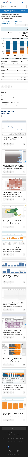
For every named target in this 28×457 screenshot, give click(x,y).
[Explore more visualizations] (22, 2)
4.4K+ (23, 271)
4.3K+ (23, 298)
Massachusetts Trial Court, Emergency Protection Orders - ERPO (12, 276)
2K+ (23, 326)
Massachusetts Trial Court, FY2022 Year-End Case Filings (13, 138)
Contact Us (16, 435)
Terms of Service (10, 438)
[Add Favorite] (24, 144)
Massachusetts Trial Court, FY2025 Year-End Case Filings (13, 303)
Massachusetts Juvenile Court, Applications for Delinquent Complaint (12, 193)
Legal (3, 438)
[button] (10, 451)
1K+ (23, 243)
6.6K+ (23, 381)
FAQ (11, 432)
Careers (11, 435)
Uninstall (8, 444)
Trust (4, 432)
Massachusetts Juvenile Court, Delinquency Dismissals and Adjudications (12, 331)
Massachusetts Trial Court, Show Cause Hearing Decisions (13, 359)
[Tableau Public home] (7, 2)
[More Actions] (25, 18)
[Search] (3, 6)
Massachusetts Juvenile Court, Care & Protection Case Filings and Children (14, 248)
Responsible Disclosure (17, 441)
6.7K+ (23, 133)
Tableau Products (21, 432)
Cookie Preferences (17, 444)
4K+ (23, 354)
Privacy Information (21, 438)
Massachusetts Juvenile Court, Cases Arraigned (12, 221)
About (14, 432)
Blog (8, 432)
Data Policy (7, 441)
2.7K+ (23, 188)
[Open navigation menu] (25, 2)
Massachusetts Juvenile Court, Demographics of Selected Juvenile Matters (14, 386)
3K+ (23, 216)
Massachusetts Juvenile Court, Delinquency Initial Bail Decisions (13, 165)
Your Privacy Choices (15, 446)
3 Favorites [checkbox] (5, 95)
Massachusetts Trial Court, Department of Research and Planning (12, 22)
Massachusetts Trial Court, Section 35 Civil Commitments (13, 414)
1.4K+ (23, 161)
